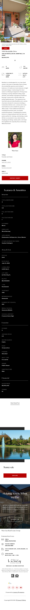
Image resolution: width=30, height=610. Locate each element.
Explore (15, 475)
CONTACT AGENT (15, 178)
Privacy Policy (21, 600)
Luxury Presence (18, 592)
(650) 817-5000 (6, 162)
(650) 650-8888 (9, 545)
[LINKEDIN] (17, 587)
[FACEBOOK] (9, 587)
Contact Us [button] (15, 519)
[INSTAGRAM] (13, 587)
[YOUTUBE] (20, 587)
